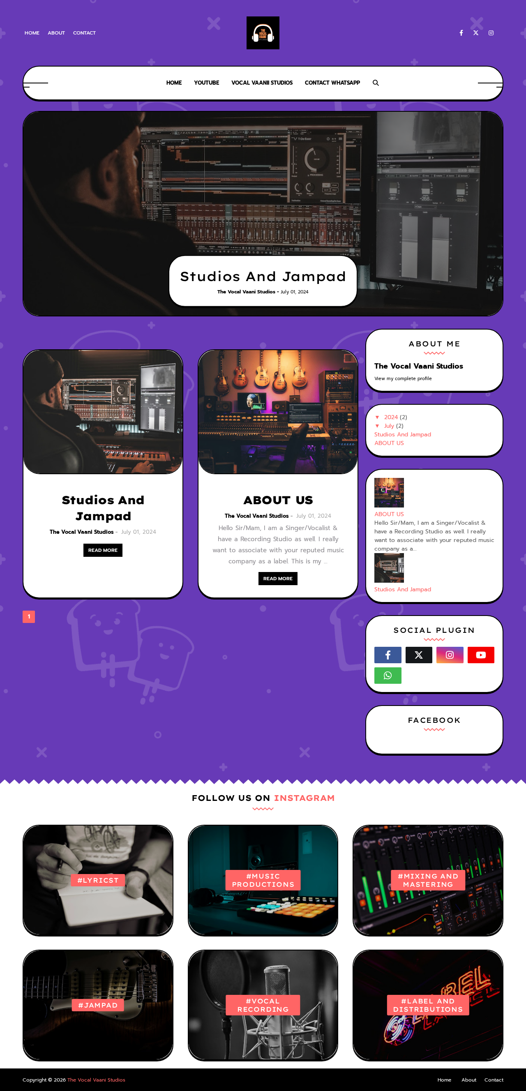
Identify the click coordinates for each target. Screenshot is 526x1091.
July (389, 426)
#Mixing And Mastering (428, 880)
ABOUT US (278, 500)
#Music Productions (263, 880)
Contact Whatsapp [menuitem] (332, 83)
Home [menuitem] (174, 83)
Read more (103, 550)
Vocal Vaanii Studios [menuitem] (262, 83)
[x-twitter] (476, 33)
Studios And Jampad (263, 276)
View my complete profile (403, 378)
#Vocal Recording (263, 1005)
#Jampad (98, 1005)
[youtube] (481, 655)
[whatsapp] (387, 675)
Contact (84, 33)
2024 (391, 417)
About (56, 33)
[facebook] (461, 33)
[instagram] (491, 33)
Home (32, 33)
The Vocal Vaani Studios (82, 532)
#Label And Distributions (428, 1005)
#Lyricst (98, 880)
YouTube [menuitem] (206, 83)
